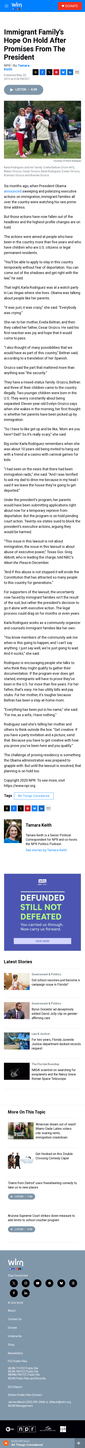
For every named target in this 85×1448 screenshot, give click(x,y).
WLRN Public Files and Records (27, 1378)
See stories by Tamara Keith (46, 850)
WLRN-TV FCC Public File (23, 1368)
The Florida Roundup (45, 1064)
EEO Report (15, 1387)
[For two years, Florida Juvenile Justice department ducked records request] (17, 1040)
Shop (11, 1344)
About (12, 1310)
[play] (6, 1443)
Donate (12, 1327)
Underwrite (15, 1336)
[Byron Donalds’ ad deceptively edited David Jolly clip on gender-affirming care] (17, 1010)
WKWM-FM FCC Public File (24, 1374)
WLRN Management (20, 1405)
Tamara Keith (39, 825)
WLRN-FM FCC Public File (23, 1371)
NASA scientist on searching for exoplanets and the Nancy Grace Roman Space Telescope (54, 1074)
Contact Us (15, 1319)
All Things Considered (33, 795)
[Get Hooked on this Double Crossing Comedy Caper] (21, 1160)
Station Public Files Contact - (25, 1394)
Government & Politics (46, 974)
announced (13, 191)
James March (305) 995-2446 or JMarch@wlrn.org (39, 1402)
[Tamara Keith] (13, 831)
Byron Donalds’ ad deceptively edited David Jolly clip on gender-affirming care (55, 1013)
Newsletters (15, 1353)
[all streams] (80, 1443)
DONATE (71, 6)
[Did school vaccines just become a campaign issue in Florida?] (17, 981)
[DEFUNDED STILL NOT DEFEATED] (42, 912)
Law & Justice (41, 1033)
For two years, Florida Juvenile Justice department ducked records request (56, 1044)
